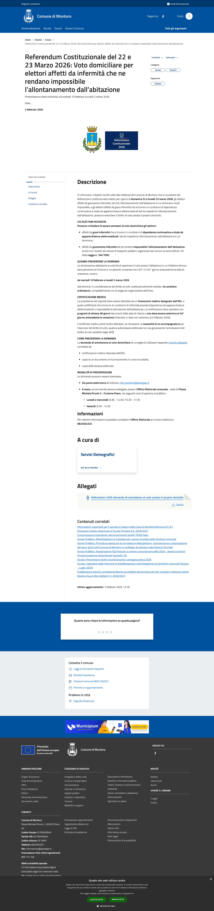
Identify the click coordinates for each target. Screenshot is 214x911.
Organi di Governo (30, 777)
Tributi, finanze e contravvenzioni (124, 785)
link (132, 893)
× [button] (211, 879)
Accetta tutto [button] (96, 899)
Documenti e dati (29, 801)
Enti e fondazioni (29, 789)
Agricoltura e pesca (117, 801)
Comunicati (156, 781)
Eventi (154, 802)
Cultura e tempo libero (75, 781)
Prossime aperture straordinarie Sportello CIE (102, 555)
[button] (107, 906)
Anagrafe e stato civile (75, 777)
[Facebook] (162, 16)
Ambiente (112, 789)
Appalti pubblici (72, 793)
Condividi (156, 57)
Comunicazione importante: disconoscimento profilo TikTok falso (112, 535)
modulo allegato (177, 343)
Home (28, 39)
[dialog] (107, 893)
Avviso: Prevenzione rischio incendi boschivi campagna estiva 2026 (114, 560)
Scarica (179, 504)
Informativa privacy (117, 832)
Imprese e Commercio (75, 789)
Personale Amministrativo (34, 797)
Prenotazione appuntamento (78, 820)
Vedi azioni (171, 57)
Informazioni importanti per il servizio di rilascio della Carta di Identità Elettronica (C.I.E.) (125, 527)
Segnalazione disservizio (76, 824)
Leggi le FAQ (70, 828)
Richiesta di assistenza (75, 832)
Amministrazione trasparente (122, 820)
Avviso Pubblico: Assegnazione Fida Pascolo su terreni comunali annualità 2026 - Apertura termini (131, 551)
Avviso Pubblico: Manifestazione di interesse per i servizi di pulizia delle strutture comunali (126, 539)
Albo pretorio (114, 824)
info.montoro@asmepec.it (134, 383)
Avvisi (48, 39)
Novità (38, 39)
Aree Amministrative (31, 781)
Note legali (113, 836)
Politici (24, 793)
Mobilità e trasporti (73, 805)
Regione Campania (30, 4)
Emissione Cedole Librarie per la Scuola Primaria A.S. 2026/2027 (112, 531)
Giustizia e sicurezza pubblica (122, 780)
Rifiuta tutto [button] (118, 899)
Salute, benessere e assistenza (123, 793)
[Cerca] (189, 16)
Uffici (23, 785)
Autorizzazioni (115, 797)
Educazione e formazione (120, 776)
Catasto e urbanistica (74, 797)
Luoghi (154, 798)
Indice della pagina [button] (36, 177)
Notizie (154, 777)
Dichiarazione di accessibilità (122, 840)
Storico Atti (113, 828)
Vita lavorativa (71, 785)
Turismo (68, 801)
